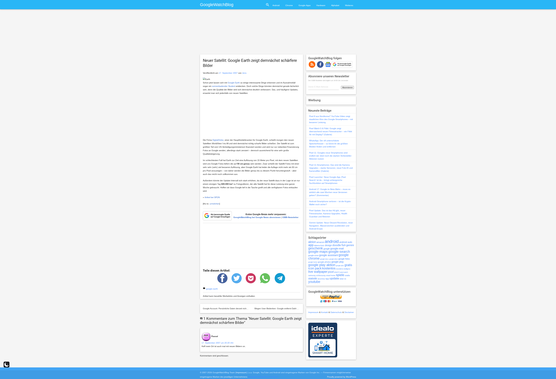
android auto (345, 242)
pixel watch (344, 272)
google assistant (328, 255)
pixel (331, 271)
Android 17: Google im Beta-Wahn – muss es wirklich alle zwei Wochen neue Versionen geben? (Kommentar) (329, 192)
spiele (340, 275)
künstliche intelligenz (343, 269)
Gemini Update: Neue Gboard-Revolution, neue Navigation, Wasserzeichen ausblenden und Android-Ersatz (331, 225)
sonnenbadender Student (223, 86)
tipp (327, 279)
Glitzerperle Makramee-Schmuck (263, 377)
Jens (244, 73)
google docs (324, 259)
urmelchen (214, 204)
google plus (340, 265)
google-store (313, 255)
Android (276, 5)
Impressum (313, 312)
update (334, 278)
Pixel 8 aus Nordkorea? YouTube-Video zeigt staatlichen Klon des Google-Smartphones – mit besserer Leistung (331, 119)
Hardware (320, 5)
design (328, 245)
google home (312, 262)
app (310, 245)
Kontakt (324, 312)
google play (337, 261)
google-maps (318, 251)
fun (344, 245)
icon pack (315, 268)
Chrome (289, 5)
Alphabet (335, 5)
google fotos (344, 259)
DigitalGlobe (218, 140)
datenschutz (319, 245)
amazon (320, 242)
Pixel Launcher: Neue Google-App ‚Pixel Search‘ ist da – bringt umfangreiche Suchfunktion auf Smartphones (327, 180)
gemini (350, 245)
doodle (336, 245)
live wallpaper (317, 271)
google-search (339, 251)
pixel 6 (337, 272)
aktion (312, 241)
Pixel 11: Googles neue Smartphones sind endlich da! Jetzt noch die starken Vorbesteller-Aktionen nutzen (330, 156)
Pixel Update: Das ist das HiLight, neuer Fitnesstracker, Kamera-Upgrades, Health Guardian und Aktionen (328, 213)
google (326, 249)
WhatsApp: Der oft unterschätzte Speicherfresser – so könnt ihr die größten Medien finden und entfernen (328, 143)
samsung (312, 275)
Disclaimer (349, 312)
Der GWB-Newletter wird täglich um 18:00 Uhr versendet (328, 80)
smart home (330, 275)
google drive (333, 259)
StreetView (321, 279)
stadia (347, 275)
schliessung (320, 275)
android (332, 241)
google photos (324, 262)
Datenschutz (336, 312)
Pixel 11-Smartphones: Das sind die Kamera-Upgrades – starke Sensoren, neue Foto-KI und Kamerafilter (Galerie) (331, 168)
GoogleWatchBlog (216, 4)
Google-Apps (305, 5)
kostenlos (328, 268)
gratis (348, 265)
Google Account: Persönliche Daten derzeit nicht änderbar (229, 308)
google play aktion (321, 265)
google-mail (337, 248)
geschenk (315, 248)
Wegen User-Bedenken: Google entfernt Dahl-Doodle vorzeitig (283, 308)
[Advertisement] (278, 33)
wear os (343, 279)
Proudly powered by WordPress (341, 377)
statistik (312, 278)
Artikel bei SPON (212, 197)
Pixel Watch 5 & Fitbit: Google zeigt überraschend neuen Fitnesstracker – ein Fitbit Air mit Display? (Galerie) (330, 131)
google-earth (212, 289)
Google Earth (234, 83)
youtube (314, 282)
